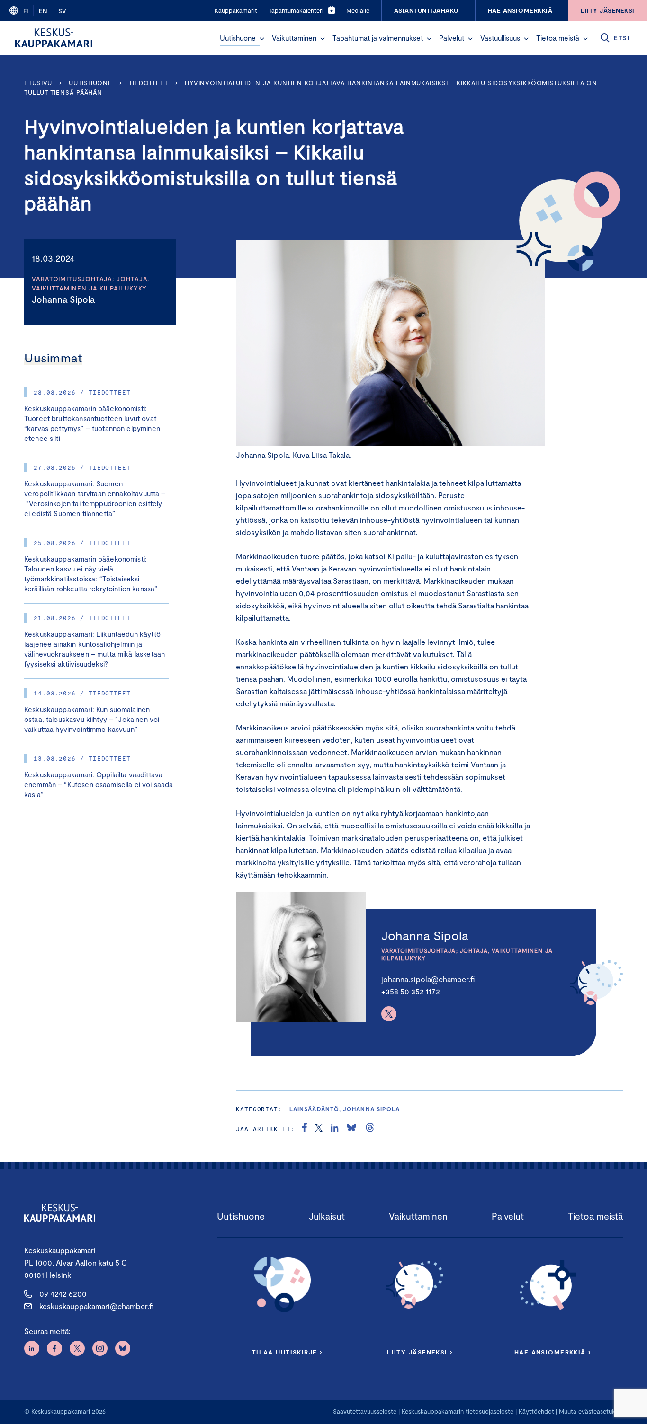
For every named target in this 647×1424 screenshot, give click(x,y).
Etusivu (38, 83)
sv (62, 11)
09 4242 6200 (63, 1293)
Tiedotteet (148, 83)
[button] (262, 39)
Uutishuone (238, 38)
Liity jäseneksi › (419, 1352)
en (43, 11)
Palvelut (451, 38)
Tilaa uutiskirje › (287, 1352)
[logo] (53, 37)
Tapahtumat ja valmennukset (377, 38)
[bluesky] (351, 1129)
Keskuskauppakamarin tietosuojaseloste (456, 1411)
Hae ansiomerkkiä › (552, 1352)
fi (25, 11)
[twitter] (319, 1128)
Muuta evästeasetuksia (591, 1411)
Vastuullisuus (500, 38)
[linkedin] (335, 1128)
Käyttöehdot (536, 1411)
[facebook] (304, 1129)
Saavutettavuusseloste (364, 1411)
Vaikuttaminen (294, 38)
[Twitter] (388, 1013)
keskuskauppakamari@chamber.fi (96, 1305)
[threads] (370, 1129)
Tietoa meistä (557, 38)
